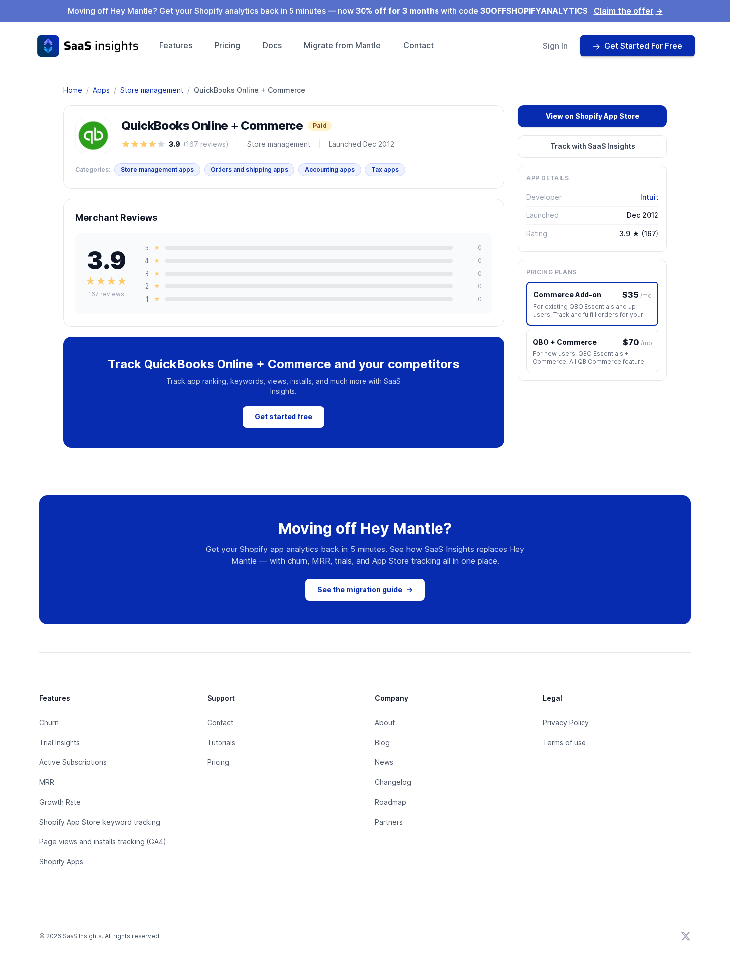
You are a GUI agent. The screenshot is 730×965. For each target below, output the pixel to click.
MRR (46, 782)
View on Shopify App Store (592, 116)
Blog (382, 742)
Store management (151, 90)
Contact (418, 45)
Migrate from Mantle (342, 45)
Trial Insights (59, 742)
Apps (101, 90)
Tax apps (385, 169)
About (385, 722)
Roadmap (390, 802)
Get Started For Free (643, 46)
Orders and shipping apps (249, 169)
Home (72, 90)
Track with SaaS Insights (592, 146)
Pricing (227, 45)
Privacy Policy (566, 722)
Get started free (283, 417)
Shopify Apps (61, 861)
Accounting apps (330, 169)
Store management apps (157, 169)
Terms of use (564, 742)
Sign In (555, 46)
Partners (389, 822)
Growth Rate (60, 802)
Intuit (649, 197)
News (384, 762)
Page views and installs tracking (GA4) (102, 841)
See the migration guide (365, 589)
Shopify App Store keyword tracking (99, 822)
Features (175, 45)
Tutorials (221, 742)
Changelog (393, 782)
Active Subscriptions (73, 762)
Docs (272, 45)
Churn (49, 722)
